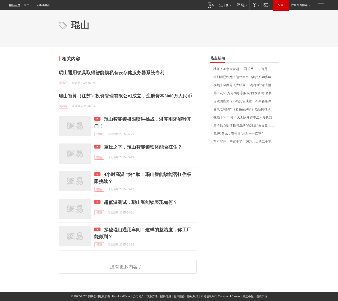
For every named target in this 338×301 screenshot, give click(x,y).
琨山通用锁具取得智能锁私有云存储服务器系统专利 (111, 72)
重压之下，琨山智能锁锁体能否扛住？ (143, 146)
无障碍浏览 (43, 5)
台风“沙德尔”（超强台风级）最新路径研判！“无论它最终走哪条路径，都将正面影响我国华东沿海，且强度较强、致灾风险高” (246, 109)
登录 (281, 5)
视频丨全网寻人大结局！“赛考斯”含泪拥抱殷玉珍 (246, 85)
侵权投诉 (261, 296)
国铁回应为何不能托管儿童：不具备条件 (242, 101)
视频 (99, 134)
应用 (26, 5)
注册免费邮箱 (299, 5)
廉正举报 (248, 296)
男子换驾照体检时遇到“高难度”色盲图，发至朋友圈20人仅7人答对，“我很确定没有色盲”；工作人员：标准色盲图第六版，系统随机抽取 (246, 125)
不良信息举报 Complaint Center (220, 296)
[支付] (255, 5)
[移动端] (211, 5)
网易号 (63, 83)
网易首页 (14, 5)
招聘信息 (165, 296)
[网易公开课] (225, 5)
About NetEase (121, 296)
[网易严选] (241, 5)
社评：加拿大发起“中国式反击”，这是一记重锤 (246, 69)
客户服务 (179, 296)
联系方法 (152, 296)
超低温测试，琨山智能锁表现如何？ (141, 202)
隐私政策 (192, 296)
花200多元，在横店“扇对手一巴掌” (238, 133)
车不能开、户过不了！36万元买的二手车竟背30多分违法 (246, 141)
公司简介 (138, 296)
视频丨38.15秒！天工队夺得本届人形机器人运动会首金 (246, 117)
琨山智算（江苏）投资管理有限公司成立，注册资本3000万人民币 (125, 95)
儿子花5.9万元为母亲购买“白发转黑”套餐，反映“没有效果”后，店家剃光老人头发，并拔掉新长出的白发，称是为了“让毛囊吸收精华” (246, 93)
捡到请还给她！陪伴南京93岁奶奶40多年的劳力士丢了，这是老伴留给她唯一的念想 (246, 77)
